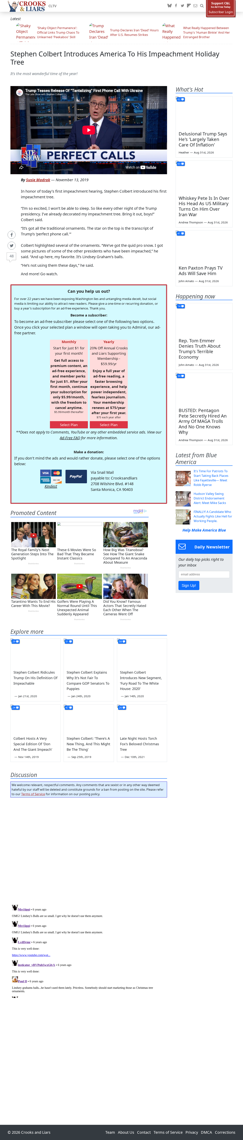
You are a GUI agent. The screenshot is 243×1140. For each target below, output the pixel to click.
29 (13, 641)
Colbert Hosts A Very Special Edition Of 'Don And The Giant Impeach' (32, 744)
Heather (184, 152)
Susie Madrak (38, 179)
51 (67, 641)
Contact (144, 1132)
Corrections (225, 1132)
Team (110, 1132)
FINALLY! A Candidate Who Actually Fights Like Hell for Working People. (213, 516)
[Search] (202, 6)
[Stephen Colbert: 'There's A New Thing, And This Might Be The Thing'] (89, 719)
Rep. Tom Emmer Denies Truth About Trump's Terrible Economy (200, 348)
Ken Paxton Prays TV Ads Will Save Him (200, 270)
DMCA (206, 1132)
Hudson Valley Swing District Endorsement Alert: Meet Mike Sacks (210, 498)
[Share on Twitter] (12, 246)
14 (179, 306)
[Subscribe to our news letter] (195, 6)
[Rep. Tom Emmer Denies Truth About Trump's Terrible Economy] (204, 319)
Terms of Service (33, 794)
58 (120, 641)
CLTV (52, 6)
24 (13, 707)
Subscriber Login (221, 12)
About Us (126, 1132)
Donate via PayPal (76, 476)
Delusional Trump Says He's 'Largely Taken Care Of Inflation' (203, 139)
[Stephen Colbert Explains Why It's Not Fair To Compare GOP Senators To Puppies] (89, 652)
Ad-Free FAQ (70, 437)
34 (179, 376)
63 (179, 163)
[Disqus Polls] (89, 849)
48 (11, 256)
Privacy (191, 1132)
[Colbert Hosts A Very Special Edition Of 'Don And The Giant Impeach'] (35, 719)
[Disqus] (88, 950)
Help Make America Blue (204, 530)
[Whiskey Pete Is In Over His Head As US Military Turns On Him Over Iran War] (204, 177)
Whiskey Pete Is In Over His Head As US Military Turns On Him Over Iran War (204, 206)
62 (179, 99)
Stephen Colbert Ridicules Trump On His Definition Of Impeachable (35, 678)
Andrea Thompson (191, 222)
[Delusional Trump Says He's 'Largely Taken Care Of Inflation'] (204, 112)
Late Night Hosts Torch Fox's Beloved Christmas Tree (139, 744)
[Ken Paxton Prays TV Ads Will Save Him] (204, 246)
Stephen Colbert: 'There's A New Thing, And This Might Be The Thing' (88, 744)
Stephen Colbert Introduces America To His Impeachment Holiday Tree (114, 58)
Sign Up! (189, 585)
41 (179, 233)
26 (120, 707)
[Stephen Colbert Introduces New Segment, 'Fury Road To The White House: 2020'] (142, 652)
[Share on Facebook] (12, 235)
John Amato (186, 281)
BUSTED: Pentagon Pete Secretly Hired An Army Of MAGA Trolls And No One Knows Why (203, 421)
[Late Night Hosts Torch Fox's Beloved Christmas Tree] (142, 719)
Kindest (51, 486)
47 (67, 707)
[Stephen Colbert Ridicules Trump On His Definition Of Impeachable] (35, 652)
